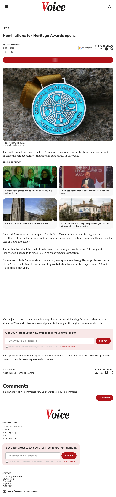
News (6, 28)
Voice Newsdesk (13, 44)
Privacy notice (68, 346)
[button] (6, 6)
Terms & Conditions (12, 426)
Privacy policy (9, 432)
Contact (6, 429)
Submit (103, 340)
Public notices (9, 438)
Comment (104, 397)
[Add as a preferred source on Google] (85, 48)
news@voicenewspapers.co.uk (23, 491)
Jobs (4, 435)
